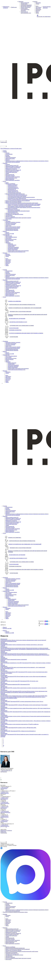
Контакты (7, 254)
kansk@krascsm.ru (4, 798)
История (7, 271)
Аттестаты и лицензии (10, 344)
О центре (7, 152)
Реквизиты (7, 273)
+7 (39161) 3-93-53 (4, 797)
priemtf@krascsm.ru (4, 816)
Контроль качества (9, 359)
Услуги (6, 182)
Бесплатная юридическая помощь (12, 348)
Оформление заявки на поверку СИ (13, 282)
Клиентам (7, 164)
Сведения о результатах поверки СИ (13, 285)
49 (3, 745)
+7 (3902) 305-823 (4, 824)
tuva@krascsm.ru (3, 821)
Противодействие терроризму (11, 350)
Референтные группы (10, 275)
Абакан (37, 12)
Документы (7, 221)
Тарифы (7, 289)
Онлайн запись (18, 148)
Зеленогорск (38, 9)
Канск (37, 6)
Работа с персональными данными (12, 346)
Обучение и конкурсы (10, 957)
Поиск (1, 148)
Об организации (8, 270)
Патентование (8, 959)
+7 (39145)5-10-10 (4, 802)
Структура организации (10, 274)
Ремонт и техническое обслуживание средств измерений (17, 949)
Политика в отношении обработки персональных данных (15, 912)
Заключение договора (10, 291)
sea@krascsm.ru (3, 771)
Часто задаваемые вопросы (11, 356)
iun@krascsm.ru (3, 807)
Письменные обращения (26, 6)
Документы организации (10, 343)
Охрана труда (8, 345)
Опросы (7, 360)
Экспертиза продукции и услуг (12, 953)
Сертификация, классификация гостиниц (14, 954)
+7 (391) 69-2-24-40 (4, 811)
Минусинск (38, 8)
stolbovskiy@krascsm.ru (5, 812)
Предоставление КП (9, 290)
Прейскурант (14, 7)
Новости (7, 232)
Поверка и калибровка (13, 184)
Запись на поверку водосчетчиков (12, 283)
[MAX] (45, 621)
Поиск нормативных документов (12, 295)
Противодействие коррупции (47, 7)
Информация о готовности (6, 7)
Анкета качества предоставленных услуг (26, 12)
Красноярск (38, 2)
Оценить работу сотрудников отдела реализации (25, 9)
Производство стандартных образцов (13, 950)
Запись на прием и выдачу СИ (11, 281)
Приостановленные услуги (11, 293)
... (3, 744)
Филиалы (35, 1)
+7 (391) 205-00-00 (4, 787)
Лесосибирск (38, 7)
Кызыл (37, 11)
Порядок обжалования (25, 7)
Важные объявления (9, 294)
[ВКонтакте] (47, 621)
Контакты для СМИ (9, 353)
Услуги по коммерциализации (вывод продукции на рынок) (18, 958)
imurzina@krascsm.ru (4, 826)
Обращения (20, 1)
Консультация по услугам (10, 358)
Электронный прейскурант (11, 287)
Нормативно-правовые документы (12, 342)
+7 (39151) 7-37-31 (4, 792)
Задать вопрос (8, 357)
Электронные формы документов (12, 292)
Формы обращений (25, 2)
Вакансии (7, 276)
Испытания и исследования (14, 209)
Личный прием (24, 3)
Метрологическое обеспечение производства (17, 195)
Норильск (38, 10)
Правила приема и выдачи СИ (11, 286)
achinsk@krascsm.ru (4, 793)
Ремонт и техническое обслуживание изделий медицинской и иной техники (24, 204)
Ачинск (37, 3)
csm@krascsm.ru (3, 788)
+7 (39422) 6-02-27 (4, 820)
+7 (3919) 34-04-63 (4, 815)
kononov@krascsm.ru (4, 803)
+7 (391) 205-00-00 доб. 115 (6, 770)
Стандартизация (8, 956)
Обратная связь (8, 235)
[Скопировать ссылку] (49, 621)
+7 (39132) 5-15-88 (4, 806)
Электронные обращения (26, 4)
